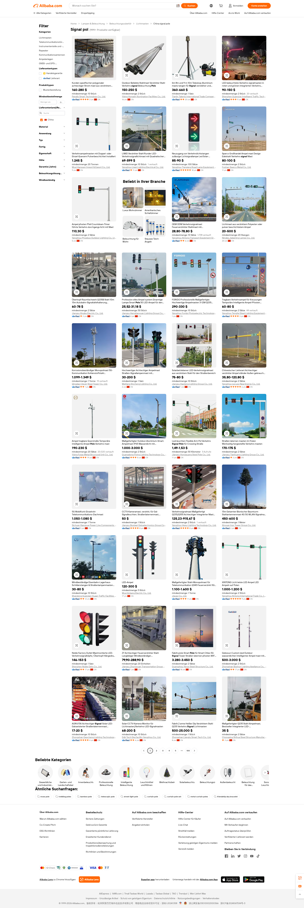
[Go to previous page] (144, 751)
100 (188, 751)
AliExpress (104, 893)
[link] (300, 878)
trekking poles (65, 797)
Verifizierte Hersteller (142, 819)
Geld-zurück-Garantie (96, 825)
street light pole (131, 797)
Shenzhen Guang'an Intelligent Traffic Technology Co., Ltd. (244, 96)
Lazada (149, 893)
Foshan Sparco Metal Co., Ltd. (236, 167)
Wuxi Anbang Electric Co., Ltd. (136, 593)
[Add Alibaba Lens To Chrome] (89, 879)
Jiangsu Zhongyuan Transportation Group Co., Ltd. (144, 666)
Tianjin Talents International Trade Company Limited (194, 96)
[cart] (221, 6)
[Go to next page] (194, 751)
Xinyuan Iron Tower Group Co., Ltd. (239, 525)
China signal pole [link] (161, 23)
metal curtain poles (199, 797)
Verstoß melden (186, 849)
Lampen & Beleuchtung (93, 23)
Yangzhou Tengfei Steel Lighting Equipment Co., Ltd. (244, 313)
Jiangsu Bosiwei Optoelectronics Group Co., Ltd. (144, 525)
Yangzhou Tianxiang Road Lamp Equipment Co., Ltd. (194, 167)
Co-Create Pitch (48, 825)
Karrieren (44, 837)
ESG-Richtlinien (47, 831)
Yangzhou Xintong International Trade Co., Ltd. (244, 596)
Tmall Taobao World (133, 893)
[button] (178, 6)
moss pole (44, 797)
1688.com (117, 893)
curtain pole (152, 797)
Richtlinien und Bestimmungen (101, 851)
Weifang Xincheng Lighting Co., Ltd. (139, 384)
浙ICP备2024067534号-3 (232, 903)
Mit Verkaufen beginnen (236, 825)
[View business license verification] (180, 903)
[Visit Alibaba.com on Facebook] (226, 856)
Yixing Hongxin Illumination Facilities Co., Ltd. (143, 96)
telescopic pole (108, 797)
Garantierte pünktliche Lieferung (102, 831)
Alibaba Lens (46, 879)
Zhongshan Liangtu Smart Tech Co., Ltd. (191, 737)
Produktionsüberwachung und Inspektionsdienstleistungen (101, 844)
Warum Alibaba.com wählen (53, 819)
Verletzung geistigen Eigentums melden (198, 843)
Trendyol (183, 893)
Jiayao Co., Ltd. (179, 596)
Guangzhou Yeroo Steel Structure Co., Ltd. (192, 666)
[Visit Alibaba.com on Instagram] (245, 856)
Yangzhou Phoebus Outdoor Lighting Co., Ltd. (94, 238)
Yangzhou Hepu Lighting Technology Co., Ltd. (194, 525)
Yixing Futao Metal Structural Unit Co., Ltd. (92, 454)
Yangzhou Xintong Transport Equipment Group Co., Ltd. (194, 238)
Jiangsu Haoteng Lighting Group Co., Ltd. (192, 384)
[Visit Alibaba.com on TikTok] (258, 856)
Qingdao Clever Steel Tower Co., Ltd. (90, 384)
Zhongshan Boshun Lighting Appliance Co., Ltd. (244, 666)
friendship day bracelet (227, 797)
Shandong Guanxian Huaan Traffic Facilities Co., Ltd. (94, 596)
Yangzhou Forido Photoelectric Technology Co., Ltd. (194, 313)
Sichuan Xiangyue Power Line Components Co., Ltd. (94, 525)
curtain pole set (174, 797)
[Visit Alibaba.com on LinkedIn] (233, 856)
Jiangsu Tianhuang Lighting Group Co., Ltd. (243, 454)
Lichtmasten (142, 23)
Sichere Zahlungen (95, 819)
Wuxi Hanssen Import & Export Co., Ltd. (91, 167)
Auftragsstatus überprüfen (238, 831)
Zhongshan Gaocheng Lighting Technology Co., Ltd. (94, 737)
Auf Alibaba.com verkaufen (238, 819)
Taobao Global (162, 893)
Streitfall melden (186, 831)
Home (74, 23)
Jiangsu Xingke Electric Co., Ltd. (87, 313)
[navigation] (51, 387)
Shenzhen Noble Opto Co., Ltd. (87, 666)
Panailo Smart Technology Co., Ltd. (89, 96)
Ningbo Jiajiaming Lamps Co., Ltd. (238, 238)
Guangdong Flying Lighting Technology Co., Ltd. (144, 454)
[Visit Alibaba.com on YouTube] (252, 856)
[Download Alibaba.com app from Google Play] (253, 879)
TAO (174, 893)
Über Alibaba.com (49, 812)
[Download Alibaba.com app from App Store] (230, 879)
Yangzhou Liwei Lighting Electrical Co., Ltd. (143, 167)
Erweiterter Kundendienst (98, 837)
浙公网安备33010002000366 (203, 903)
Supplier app (148, 879)
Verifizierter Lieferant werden (239, 837)
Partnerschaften (233, 843)
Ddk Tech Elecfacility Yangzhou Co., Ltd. (141, 737)
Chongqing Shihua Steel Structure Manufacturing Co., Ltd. (244, 737)
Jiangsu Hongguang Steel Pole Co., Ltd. (191, 454)
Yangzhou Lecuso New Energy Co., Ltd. (241, 384)
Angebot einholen (141, 825)
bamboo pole (86, 797)
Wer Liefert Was (198, 893)
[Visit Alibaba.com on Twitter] (239, 856)
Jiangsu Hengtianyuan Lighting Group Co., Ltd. (144, 313)
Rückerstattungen (187, 837)
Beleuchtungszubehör (120, 23)
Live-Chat (183, 825)
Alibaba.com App (209, 879)
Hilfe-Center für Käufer (189, 819)
